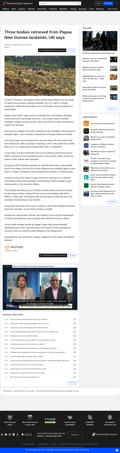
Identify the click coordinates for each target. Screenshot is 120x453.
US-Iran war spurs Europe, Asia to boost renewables (27, 365)
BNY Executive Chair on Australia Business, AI (25, 377)
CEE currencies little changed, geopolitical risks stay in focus (29, 323)
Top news (87, 28)
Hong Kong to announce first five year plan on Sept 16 (27, 344)
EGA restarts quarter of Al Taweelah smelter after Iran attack (29, 328)
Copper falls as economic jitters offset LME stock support (28, 369)
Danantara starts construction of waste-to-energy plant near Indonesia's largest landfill (37, 352)
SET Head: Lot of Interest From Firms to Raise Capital (27, 373)
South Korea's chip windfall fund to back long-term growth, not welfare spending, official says (39, 360)
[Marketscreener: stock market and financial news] (17, 3)
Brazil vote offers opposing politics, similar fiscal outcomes (28, 319)
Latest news (112, 109)
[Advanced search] (78, 3)
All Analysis (112, 201)
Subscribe (108, 3)
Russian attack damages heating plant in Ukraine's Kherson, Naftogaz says (34, 332)
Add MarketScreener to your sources (53, 50)
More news (72, 382)
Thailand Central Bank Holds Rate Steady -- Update (26, 356)
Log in (98, 3)
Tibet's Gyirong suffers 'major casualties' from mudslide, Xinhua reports (32, 340)
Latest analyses (90, 117)
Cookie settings (43, 444)
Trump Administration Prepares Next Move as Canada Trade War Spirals (33, 348)
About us (54, 444)
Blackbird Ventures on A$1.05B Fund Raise (24, 336)
